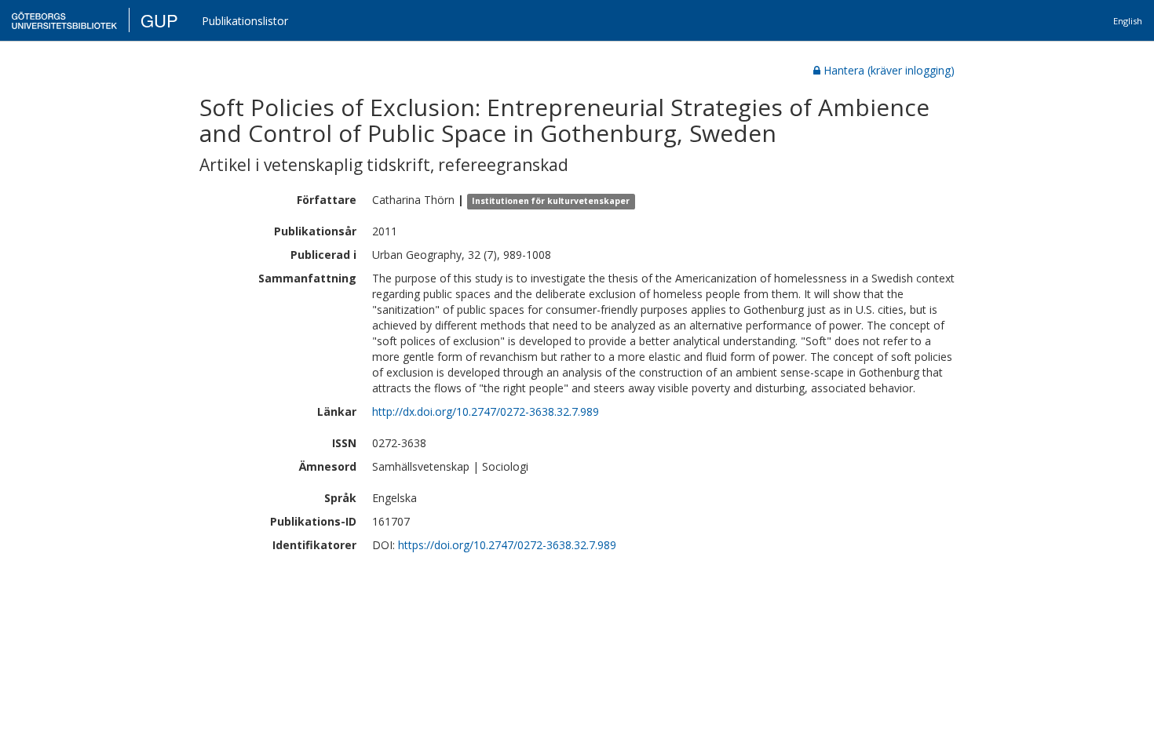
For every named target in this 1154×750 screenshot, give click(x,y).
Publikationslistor (245, 20)
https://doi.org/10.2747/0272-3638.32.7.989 (507, 544)
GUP (159, 20)
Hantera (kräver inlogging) (889, 70)
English (1127, 21)
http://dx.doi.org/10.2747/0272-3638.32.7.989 (485, 411)
